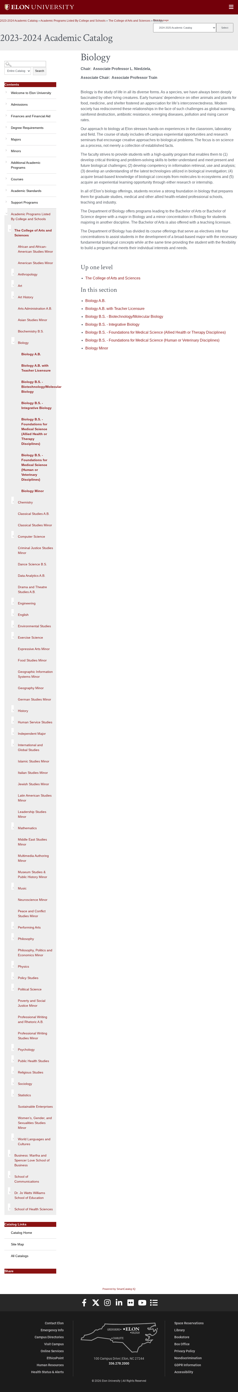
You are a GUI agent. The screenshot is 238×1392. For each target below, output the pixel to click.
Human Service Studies (35, 722)
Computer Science (31, 536)
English (23, 615)
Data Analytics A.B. (31, 575)
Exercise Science (30, 637)
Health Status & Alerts (47, 1372)
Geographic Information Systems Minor (35, 674)
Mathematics (27, 828)
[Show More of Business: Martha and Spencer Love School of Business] (9, 1153)
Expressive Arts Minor (34, 649)
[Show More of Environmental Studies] (12, 624)
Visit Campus (54, 1344)
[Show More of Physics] (12, 964)
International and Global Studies (30, 747)
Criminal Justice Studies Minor (35, 550)
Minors (16, 151)
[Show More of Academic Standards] (5, 188)
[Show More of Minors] (5, 148)
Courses (17, 179)
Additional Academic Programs (25, 165)
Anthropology (27, 274)
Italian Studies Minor (33, 773)
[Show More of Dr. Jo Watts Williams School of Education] (9, 1190)
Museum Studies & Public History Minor (32, 874)
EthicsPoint (55, 1358)
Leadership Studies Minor (32, 814)
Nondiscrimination (188, 1358)
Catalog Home (21, 1232)
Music (22, 888)
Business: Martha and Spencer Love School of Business (32, 1160)
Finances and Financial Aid (30, 116)
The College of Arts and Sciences (129, 20)
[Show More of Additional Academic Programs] (5, 160)
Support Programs (24, 202)
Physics (23, 966)
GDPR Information (187, 1365)
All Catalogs (19, 1256)
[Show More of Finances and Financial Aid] (5, 113)
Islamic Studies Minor (33, 761)
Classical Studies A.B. (34, 514)
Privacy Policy (184, 1351)
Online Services (52, 1351)
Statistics (24, 1095)
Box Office (182, 1344)
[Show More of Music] (12, 886)
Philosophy (26, 939)
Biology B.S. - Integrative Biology (36, 405)
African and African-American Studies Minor (35, 249)
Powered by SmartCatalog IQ (119, 1289)
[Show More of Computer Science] (12, 534)
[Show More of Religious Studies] (12, 1070)
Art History (25, 297)
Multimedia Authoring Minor (33, 858)
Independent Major (32, 733)
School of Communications (26, 1179)
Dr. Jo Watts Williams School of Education (29, 1195)
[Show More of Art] (12, 283)
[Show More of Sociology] (12, 1081)
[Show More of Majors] (5, 137)
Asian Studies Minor (32, 320)
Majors (16, 139)
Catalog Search (13, 62)
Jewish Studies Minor (33, 784)
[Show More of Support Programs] (5, 200)
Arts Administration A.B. (35, 308)
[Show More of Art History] (12, 295)
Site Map (17, 1244)
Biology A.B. (31, 354)
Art (20, 286)
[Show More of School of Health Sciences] (9, 1207)
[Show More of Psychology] (12, 1047)
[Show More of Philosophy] (12, 936)
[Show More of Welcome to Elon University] (5, 90)
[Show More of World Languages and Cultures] (12, 1137)
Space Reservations (189, 1323)
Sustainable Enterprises (35, 1106)
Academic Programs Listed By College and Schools (73, 20)
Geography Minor (31, 688)
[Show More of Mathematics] (12, 825)
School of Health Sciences (33, 1209)
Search (39, 71)
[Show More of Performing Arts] (12, 925)
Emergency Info (52, 1330)
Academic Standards (26, 191)
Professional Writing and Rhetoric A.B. (32, 1019)
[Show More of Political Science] (12, 987)
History (23, 711)
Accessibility (183, 1372)
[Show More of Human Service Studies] (12, 720)
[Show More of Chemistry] (12, 500)
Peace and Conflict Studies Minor (32, 913)
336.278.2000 (119, 1363)
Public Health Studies (33, 1061)
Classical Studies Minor (35, 525)
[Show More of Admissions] (5, 102)
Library (179, 1330)
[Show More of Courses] (5, 176)
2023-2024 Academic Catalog (19, 20)
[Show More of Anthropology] (12, 272)
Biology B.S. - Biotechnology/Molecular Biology (38, 386)
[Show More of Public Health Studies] (12, 1058)
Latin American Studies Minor (35, 798)
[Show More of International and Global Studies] (12, 742)
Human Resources (50, 1365)
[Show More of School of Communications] (9, 1174)
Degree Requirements (27, 128)
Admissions (19, 104)
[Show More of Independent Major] (12, 731)
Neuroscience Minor (32, 900)
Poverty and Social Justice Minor (31, 1003)
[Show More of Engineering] (12, 601)
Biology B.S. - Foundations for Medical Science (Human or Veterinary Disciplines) (34, 467)
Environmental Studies (34, 626)
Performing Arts (29, 927)
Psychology (26, 1049)
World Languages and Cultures (34, 1141)
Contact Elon (54, 1323)
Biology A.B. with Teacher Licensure (36, 368)
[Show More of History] (12, 708)
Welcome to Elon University (31, 93)
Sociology (25, 1084)
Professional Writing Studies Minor (32, 1035)
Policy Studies (28, 978)
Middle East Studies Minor (32, 842)
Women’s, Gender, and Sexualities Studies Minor (35, 1123)
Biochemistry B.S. (31, 331)
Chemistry (25, 502)
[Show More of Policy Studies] (12, 975)
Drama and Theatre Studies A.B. (32, 589)
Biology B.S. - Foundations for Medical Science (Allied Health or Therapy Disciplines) (34, 431)
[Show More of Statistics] (12, 1093)
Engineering (27, 603)
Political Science (30, 989)
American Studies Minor (35, 263)
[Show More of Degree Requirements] (5, 125)
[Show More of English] (12, 612)
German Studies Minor (34, 699)
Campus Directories (49, 1337)
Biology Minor (32, 491)
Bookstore (181, 1337)
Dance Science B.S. (32, 564)
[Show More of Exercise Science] (12, 635)
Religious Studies (30, 1072)
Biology (23, 343)
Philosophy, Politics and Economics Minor (35, 952)
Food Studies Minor (32, 660)
